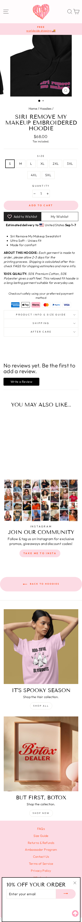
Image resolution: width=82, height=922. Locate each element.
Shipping (41, 323)
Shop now (41, 813)
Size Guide (41, 836)
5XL (48, 175)
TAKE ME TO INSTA (39, 553)
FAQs (41, 829)
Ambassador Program (41, 850)
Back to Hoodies (44, 584)
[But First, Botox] (41, 753)
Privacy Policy (41, 871)
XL (42, 164)
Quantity (41, 185)
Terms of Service (41, 864)
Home (33, 109)
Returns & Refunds (41, 843)
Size (41, 156)
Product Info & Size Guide (41, 314)
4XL (34, 175)
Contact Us (41, 857)
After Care (41, 331)
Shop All (41, 705)
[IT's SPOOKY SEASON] (41, 646)
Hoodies (46, 109)
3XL (70, 164)
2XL (56, 164)
